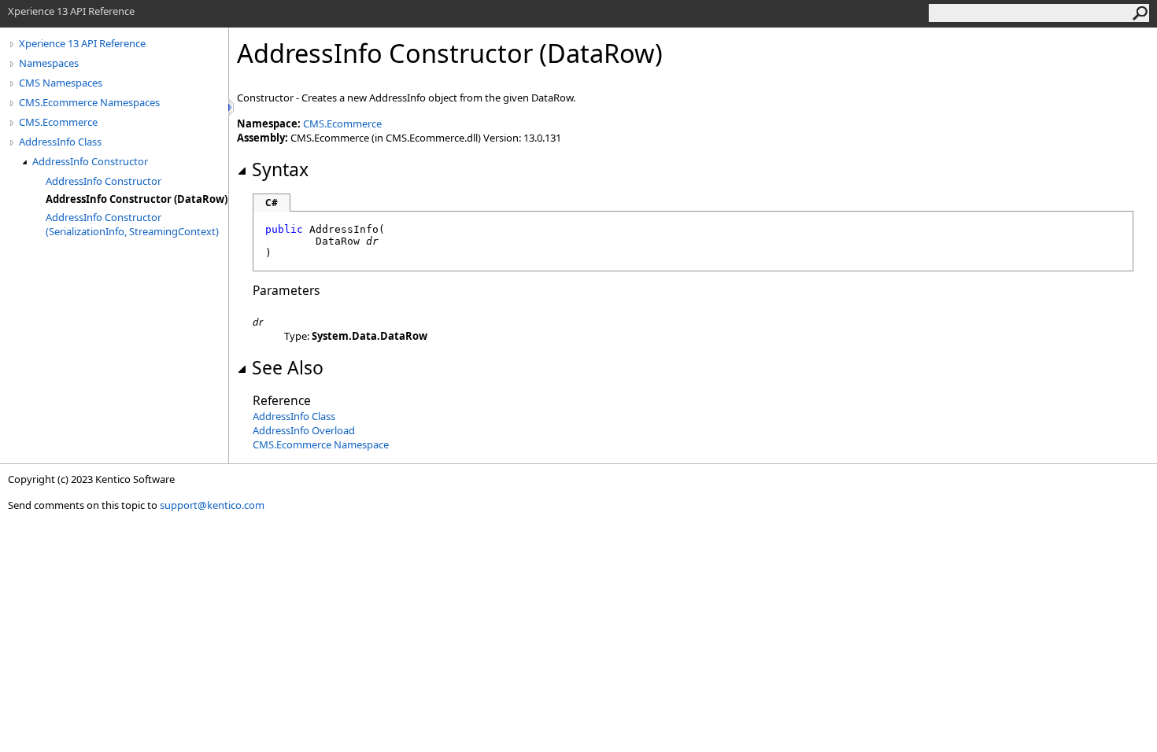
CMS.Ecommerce (58, 122)
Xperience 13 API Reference (82, 43)
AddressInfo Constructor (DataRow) (136, 199)
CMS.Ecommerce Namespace (321, 444)
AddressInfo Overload (304, 430)
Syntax (280, 169)
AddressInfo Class (60, 142)
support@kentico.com (212, 505)
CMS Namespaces (60, 83)
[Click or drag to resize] (232, 107)
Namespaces (49, 63)
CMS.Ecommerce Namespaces (89, 102)
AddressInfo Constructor (90, 161)
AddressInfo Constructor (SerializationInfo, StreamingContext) (132, 224)
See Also (287, 367)
